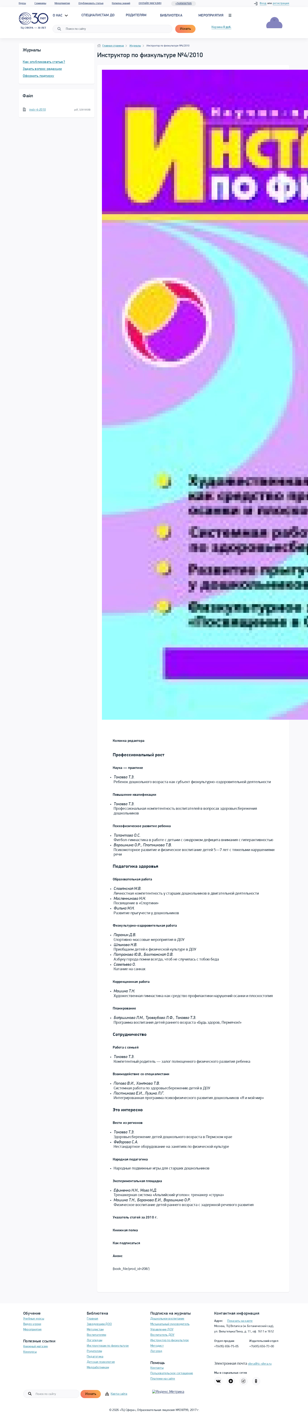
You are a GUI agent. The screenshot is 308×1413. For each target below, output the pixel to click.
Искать (185, 29)
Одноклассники (256, 1381)
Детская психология (101, 1362)
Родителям (94, 1351)
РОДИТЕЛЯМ (136, 15)
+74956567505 (183, 3)
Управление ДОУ (161, 1329)
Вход (263, 3)
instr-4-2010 (37, 109)
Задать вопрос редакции (42, 69)
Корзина (221, 27)
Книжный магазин (35, 1346)
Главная (92, 1318)
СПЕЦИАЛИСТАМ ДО (98, 15)
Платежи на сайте (162, 1379)
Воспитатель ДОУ (162, 1335)
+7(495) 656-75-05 (226, 1346)
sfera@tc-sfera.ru (260, 1364)
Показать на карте (240, 1321)
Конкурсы (30, 1352)
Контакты (157, 1368)
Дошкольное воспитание (167, 1318)
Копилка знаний (121, 3)
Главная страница (113, 45)
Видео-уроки (32, 1324)
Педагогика (95, 1356)
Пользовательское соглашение (171, 1373)
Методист (157, 1346)
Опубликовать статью (90, 3)
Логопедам (94, 1340)
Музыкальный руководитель (169, 1324)
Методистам (95, 1329)
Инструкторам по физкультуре (108, 1346)
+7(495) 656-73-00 (261, 1346)
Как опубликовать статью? (44, 62)
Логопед (156, 1351)
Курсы (22, 3)
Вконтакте (218, 1381)
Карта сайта (119, 1394)
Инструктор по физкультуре (169, 1340)
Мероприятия (62, 3)
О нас (58, 15)
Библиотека (171, 15)
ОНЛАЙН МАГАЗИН (150, 3)
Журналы (135, 45)
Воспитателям (96, 1335)
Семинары (40, 3)
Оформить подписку (38, 76)
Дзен (231, 1381)
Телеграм (243, 1381)
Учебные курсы (33, 1318)
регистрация (281, 3)
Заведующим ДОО (99, 1324)
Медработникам (98, 1367)
